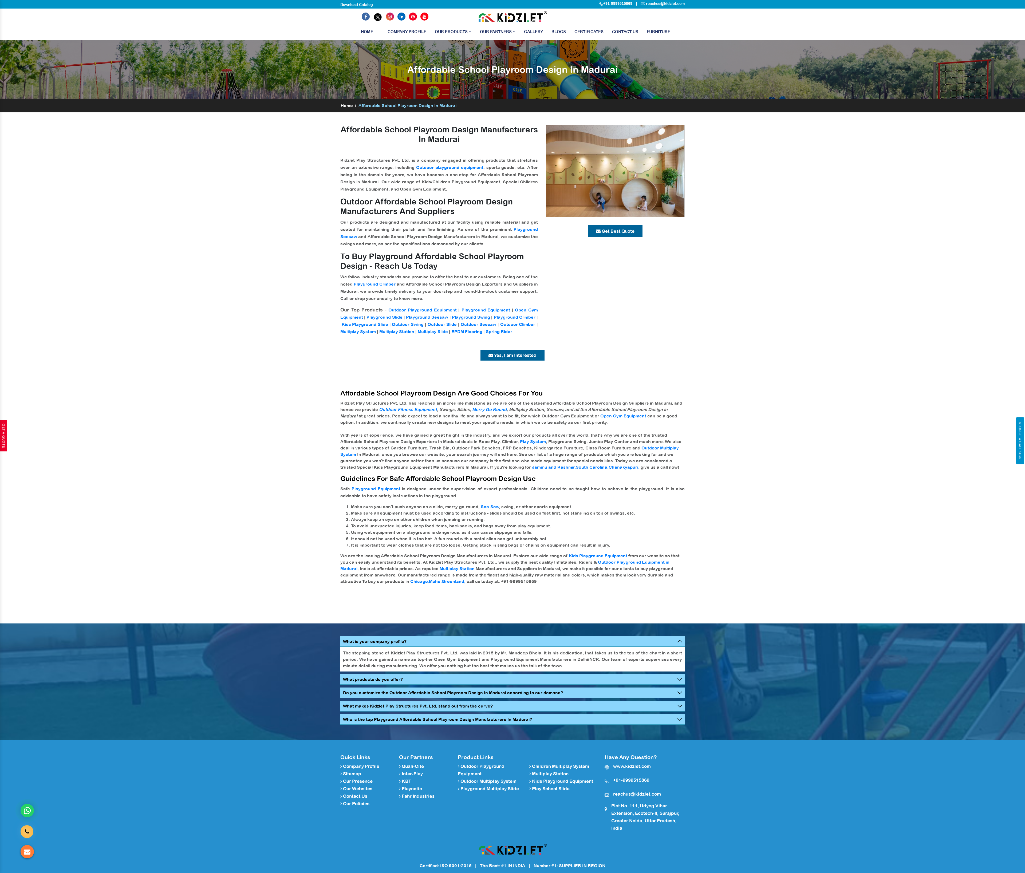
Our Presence (357, 781)
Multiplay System (358, 331)
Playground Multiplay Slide (489, 788)
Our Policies (355, 803)
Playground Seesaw (427, 317)
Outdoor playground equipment (449, 167)
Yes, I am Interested (515, 355)
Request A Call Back (1020, 440)
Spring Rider (499, 331)
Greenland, (454, 581)
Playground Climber (374, 284)
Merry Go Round (489, 409)
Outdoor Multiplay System (488, 781)
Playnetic (411, 788)
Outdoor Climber (517, 324)
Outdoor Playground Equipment (422, 309)
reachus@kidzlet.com (665, 3)
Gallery (533, 31)
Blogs (558, 31)
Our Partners (496, 31)
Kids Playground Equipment (598, 555)
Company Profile (407, 31)
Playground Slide (384, 317)
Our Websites (357, 788)
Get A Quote (3, 436)
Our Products (452, 31)
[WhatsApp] (27, 810)
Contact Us (625, 31)
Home (367, 31)
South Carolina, (592, 467)
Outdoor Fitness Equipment (408, 409)
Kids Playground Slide (365, 324)
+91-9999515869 (617, 3)
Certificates (589, 31)
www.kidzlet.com (632, 766)
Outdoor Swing (408, 324)
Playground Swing (471, 317)
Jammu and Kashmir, (554, 467)
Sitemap (351, 773)
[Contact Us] (27, 831)
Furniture (658, 31)
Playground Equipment (486, 309)
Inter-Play (412, 773)
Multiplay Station (396, 331)
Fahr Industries (418, 796)
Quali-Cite (412, 766)
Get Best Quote (617, 231)
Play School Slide (550, 788)
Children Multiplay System (560, 766)
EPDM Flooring (466, 331)
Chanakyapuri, (624, 467)
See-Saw (490, 506)
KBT (406, 781)
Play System (533, 441)
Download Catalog (356, 4)
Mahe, (435, 581)
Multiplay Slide (433, 331)
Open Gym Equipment (623, 415)
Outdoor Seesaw (478, 324)
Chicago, (419, 581)
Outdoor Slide (442, 324)
